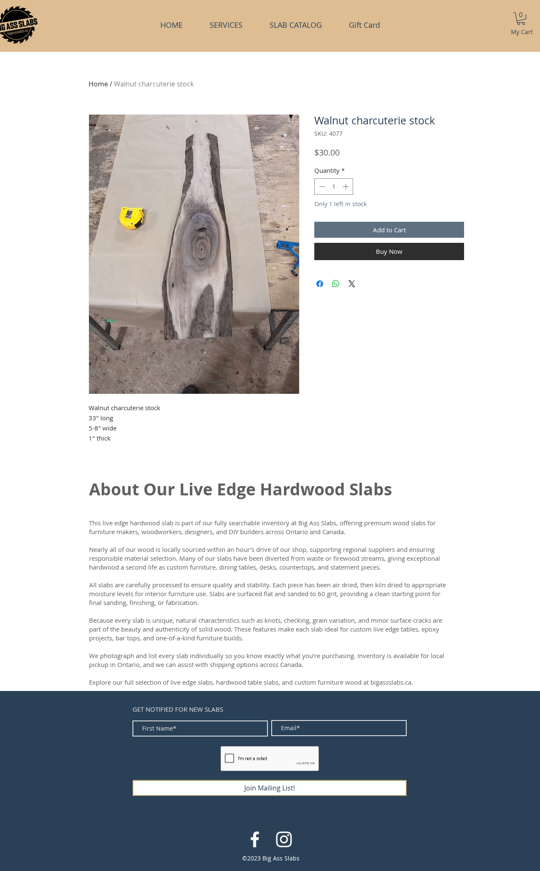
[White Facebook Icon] (254, 839)
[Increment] (346, 186)
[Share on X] (352, 284)
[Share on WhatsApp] (336, 284)
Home (98, 84)
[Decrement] (321, 186)
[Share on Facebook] (320, 284)
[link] (521, 18)
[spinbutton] (334, 186)
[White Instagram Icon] (283, 839)
